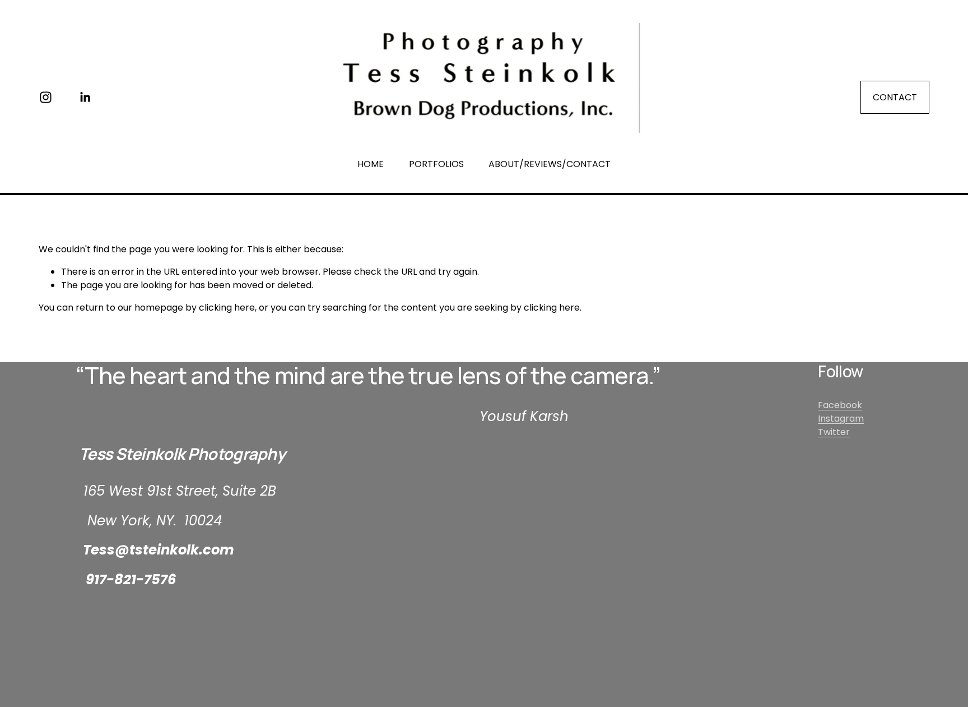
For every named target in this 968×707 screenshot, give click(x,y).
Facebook (840, 405)
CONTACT (895, 97)
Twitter (834, 432)
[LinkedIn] (85, 97)
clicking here (227, 307)
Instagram (841, 418)
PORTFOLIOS (436, 164)
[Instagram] (46, 97)
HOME (370, 164)
